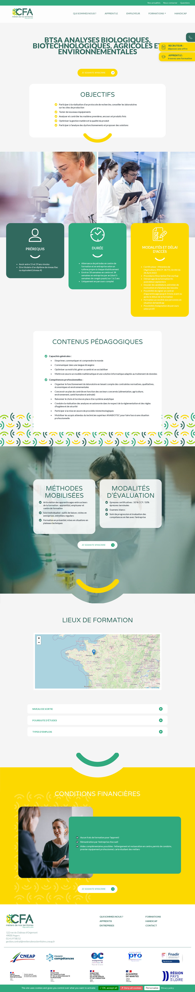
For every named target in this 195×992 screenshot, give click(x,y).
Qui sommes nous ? (84, 13)
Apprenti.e (111, 13)
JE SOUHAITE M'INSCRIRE (93, 73)
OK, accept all (109, 988)
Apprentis (106, 921)
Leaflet (147, 687)
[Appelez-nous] (190, 37)
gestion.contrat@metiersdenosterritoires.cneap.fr (30, 941)
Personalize (152, 988)
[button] (94, 652)
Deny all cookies (132, 988)
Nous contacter (170, 3)
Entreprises (107, 925)
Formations (156, 13)
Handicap (180, 13)
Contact (151, 925)
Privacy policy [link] (167, 988)
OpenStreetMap (155, 687)
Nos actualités (154, 3)
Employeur (133, 13)
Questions (185, 3)
